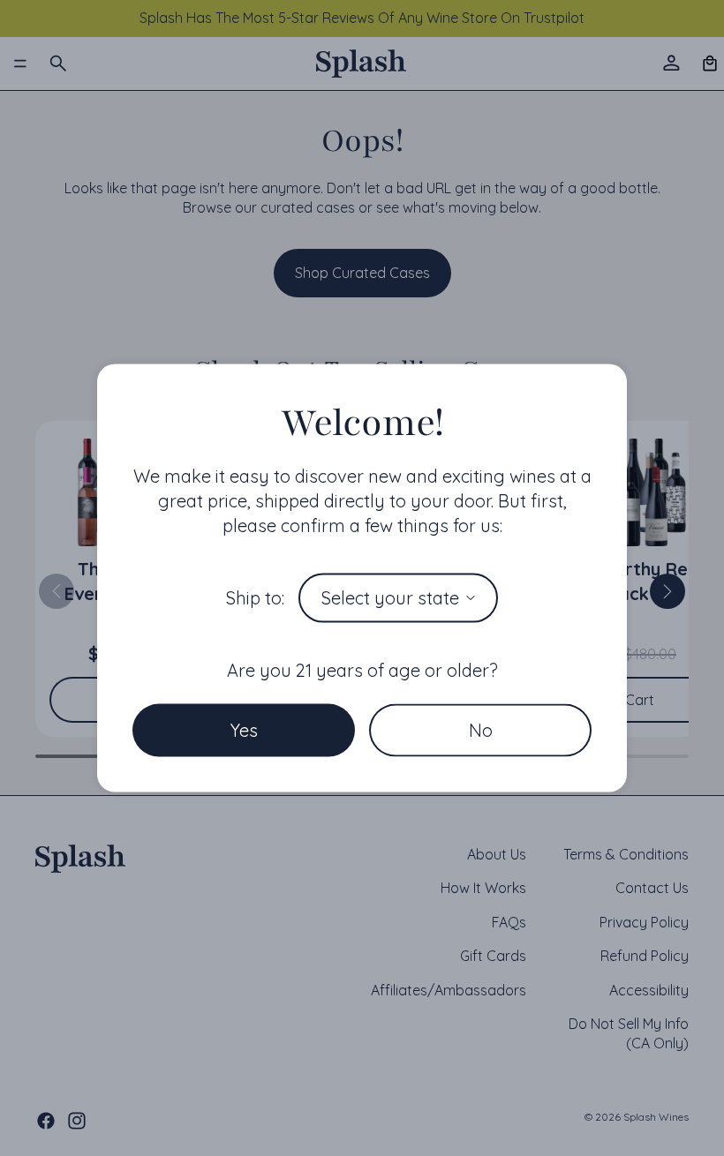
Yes (244, 729)
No (481, 729)
